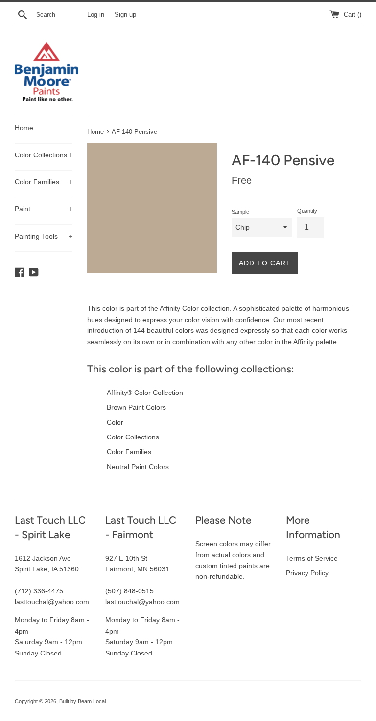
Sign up (125, 14)
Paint (43, 209)
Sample (240, 212)
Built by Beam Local (82, 701)
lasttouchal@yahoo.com (52, 602)
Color (115, 422)
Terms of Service (312, 558)
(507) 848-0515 (129, 591)
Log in (95, 14)
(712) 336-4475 (39, 591)
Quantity (307, 211)
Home (24, 127)
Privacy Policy (307, 573)
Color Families (43, 182)
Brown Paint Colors (136, 407)
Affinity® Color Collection (145, 392)
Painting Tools (43, 236)
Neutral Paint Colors (138, 467)
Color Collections (43, 155)
